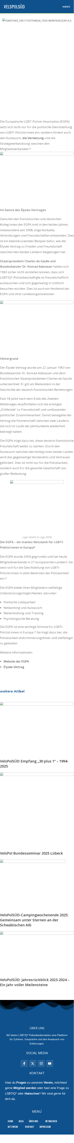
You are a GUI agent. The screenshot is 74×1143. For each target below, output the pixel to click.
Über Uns (33, 1121)
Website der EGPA (16, 661)
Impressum (45, 1126)
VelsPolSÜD (14, 6)
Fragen (21, 1082)
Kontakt (29, 1126)
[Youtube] (49, 1063)
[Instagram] (41, 1063)
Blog (21, 1121)
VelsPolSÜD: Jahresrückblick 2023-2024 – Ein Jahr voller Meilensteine (34, 982)
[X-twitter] (32, 1063)
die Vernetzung (33, 138)
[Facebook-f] (24, 1063)
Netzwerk (13, 1126)
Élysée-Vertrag (14, 667)
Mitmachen (51, 1121)
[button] (34, 1121)
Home (10, 1121)
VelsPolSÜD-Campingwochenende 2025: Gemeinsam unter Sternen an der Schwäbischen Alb (34, 920)
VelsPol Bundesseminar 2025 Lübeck (31, 853)
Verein (48, 1082)
